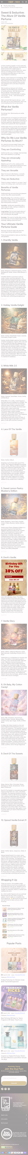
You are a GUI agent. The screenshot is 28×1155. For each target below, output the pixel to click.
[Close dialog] (25, 561)
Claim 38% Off (14, 580)
